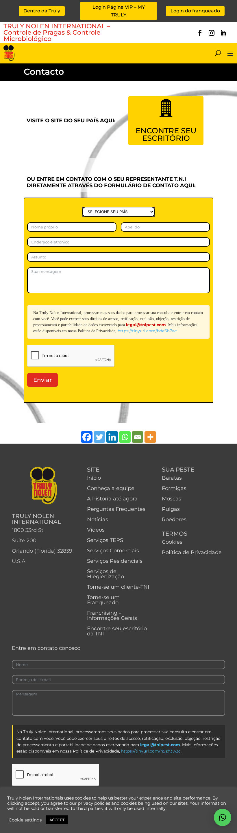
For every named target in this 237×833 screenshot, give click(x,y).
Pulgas (171, 509)
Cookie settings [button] (25, 820)
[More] (150, 437)
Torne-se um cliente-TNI (118, 587)
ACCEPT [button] (56, 819)
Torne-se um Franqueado (103, 600)
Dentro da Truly (41, 11)
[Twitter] (99, 437)
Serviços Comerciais (113, 550)
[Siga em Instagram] (211, 33)
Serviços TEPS (105, 540)
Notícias (97, 519)
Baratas (172, 478)
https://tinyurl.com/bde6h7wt (147, 330)
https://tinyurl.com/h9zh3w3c (151, 751)
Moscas (171, 499)
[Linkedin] (112, 437)
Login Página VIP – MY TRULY (118, 11)
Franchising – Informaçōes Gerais (112, 615)
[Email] (137, 437)
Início (94, 478)
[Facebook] (86, 437)
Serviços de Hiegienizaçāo (105, 574)
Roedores (174, 519)
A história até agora (112, 499)
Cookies (172, 542)
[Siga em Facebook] (200, 33)
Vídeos (96, 530)
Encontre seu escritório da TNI (117, 631)
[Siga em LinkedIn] (223, 33)
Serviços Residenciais (114, 561)
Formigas (174, 488)
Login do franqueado (195, 11)
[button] (222, 817)
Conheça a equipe (110, 488)
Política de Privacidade (192, 552)
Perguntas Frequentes (116, 509)
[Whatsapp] (125, 437)
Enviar (42, 379)
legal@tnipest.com (146, 324)
